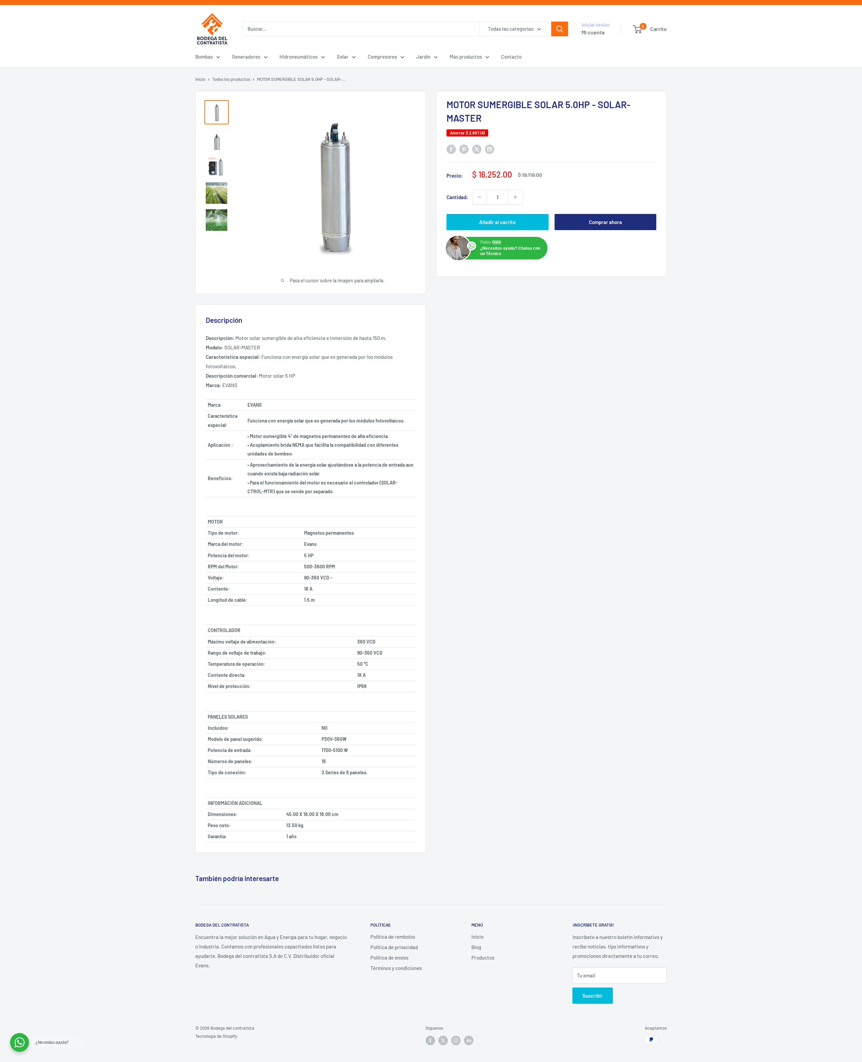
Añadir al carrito (497, 222)
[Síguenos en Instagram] (456, 1040)
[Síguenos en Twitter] (443, 1040)
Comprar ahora (605, 222)
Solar (343, 57)
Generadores (246, 57)
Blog (476, 947)
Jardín (423, 57)
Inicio (200, 79)
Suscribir (593, 996)
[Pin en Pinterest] (464, 149)
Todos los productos (231, 79)
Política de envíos (389, 958)
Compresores (382, 57)
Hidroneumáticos (298, 57)
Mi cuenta (593, 32)
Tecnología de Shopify (216, 1036)
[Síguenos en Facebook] (430, 1040)
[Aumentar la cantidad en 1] (515, 197)
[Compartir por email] (489, 149)
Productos (482, 958)
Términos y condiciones (396, 968)
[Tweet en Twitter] (477, 149)
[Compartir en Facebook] (451, 149)
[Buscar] (559, 29)
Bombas (204, 57)
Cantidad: (457, 197)
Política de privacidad (394, 947)
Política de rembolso (392, 937)
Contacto (511, 57)
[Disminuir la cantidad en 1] (479, 197)
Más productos (466, 57)
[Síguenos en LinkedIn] (468, 1040)
